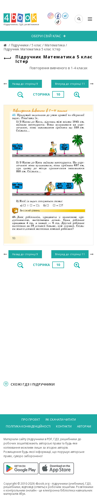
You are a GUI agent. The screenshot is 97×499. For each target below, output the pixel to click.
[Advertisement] (48, 324)
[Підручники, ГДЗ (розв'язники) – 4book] (6, 45)
